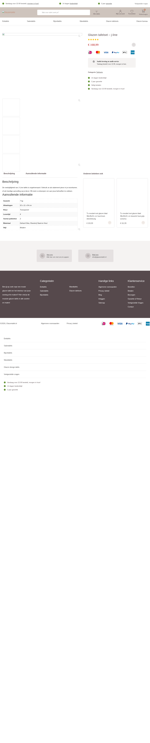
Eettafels (5, 21)
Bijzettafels (57, 21)
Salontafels (31, 21)
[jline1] (42, 65)
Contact (131, 307)
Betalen (130, 291)
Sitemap (101, 303)
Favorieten (131, 14)
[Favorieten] (132, 11)
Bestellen (131, 287)
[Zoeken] (85, 12)
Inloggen (101, 299)
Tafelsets (99, 72)
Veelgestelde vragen (141, 4)
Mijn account (120, 14)
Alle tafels (96, 14)
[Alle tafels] (96, 11)
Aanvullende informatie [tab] (36, 173)
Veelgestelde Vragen (135, 303)
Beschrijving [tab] (9, 173)
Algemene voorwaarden (107, 287)
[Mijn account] (120, 11)
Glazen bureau (142, 21)
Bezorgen (131, 295)
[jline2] (42, 130)
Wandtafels (84, 21)
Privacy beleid (103, 291)
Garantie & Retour (135, 299)
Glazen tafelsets (112, 21)
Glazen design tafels (11, 367)
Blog (100, 295)
